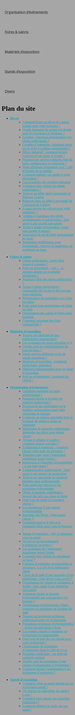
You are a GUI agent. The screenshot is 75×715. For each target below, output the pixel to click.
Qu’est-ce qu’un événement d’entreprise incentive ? (40, 543)
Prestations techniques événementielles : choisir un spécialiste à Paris (47, 625)
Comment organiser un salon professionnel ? (41, 393)
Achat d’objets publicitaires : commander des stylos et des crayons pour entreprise (46, 290)
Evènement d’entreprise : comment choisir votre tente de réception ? (45, 449)
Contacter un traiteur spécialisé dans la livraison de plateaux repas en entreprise (47, 421)
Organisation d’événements (26, 12)
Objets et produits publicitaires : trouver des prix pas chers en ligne (44, 494)
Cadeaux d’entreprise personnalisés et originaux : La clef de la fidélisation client (47, 567)
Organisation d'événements (29, 387)
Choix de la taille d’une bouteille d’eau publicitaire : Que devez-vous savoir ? (47, 577)
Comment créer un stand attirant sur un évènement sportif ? (47, 685)
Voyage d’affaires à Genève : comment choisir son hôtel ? (41, 441)
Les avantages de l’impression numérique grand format (42, 550)
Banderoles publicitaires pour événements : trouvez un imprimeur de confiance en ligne (47, 245)
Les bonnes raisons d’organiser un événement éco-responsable (44, 633)
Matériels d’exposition (22, 51)
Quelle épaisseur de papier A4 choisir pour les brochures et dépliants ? (46, 131)
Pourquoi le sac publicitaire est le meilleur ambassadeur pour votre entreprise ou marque (44, 409)
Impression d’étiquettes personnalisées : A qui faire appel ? (47, 464)
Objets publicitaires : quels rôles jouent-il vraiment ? (43, 262)
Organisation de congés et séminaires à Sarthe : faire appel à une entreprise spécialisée (47, 586)
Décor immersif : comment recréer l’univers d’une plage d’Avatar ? (44, 154)
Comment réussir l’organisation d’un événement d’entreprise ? (46, 670)
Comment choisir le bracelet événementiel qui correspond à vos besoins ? (45, 597)
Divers (10, 91)
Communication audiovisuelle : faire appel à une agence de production (46, 471)
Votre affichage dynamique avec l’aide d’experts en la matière (47, 169)
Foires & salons (17, 32)
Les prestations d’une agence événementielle (41, 509)
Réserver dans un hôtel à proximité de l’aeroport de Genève (47, 202)
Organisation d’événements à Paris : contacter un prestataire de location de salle (47, 608)
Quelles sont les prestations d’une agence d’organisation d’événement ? (46, 663)
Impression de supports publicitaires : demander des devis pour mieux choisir (46, 432)
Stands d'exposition (23, 679)
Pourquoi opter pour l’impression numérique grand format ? (44, 456)
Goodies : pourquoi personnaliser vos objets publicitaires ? (46, 139)
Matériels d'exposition (25, 331)
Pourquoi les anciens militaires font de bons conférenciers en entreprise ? (47, 161)
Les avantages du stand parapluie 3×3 (47, 342)
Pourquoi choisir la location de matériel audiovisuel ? (42, 400)
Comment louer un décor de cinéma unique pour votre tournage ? (45, 124)
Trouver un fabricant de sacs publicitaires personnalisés (41, 337)
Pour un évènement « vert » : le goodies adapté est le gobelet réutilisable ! (43, 271)
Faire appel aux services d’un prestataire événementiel (41, 486)
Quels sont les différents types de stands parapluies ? (44, 355)
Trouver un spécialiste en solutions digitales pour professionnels (45, 479)
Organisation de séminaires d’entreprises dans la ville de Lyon (44, 648)
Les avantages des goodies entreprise (46, 182)
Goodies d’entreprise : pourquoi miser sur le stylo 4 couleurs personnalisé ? (47, 146)
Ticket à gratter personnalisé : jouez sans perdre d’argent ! (45, 229)
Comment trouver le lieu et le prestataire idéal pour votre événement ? (47, 526)
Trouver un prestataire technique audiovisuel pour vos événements (44, 618)
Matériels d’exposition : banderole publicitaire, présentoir (44, 363)
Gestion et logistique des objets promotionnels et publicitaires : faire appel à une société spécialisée (45, 219)
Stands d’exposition (20, 71)
